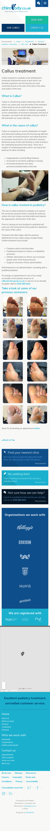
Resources (31, 773)
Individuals (6, 739)
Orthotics (5, 730)
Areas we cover (8, 760)
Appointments (7, 755)
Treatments (29, 41)
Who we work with (14, 735)
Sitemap (18, 773)
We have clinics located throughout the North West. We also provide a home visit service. (25, 457)
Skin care (24, 44)
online (37, 428)
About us (5, 718)
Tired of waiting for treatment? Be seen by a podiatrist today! (25, 477)
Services (5, 724)
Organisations (7, 742)
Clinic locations (8, 757)
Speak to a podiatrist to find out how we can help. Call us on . (25, 496)
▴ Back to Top (8, 440)
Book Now (36, 19)
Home (18, 41)
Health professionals (10, 745)
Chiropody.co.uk (30, 806)
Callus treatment (39, 44)
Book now (6, 763)
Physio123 (30, 812)
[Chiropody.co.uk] (16, 8)
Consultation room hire (12, 788)
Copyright (17, 777)
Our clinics (13, 27)
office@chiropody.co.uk (13, 281)
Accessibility (32, 781)
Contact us (37, 27)
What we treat (8, 721)
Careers (5, 777)
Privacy (19, 781)
